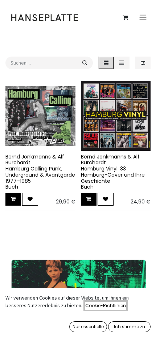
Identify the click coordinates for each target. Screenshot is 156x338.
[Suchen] (85, 63)
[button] (13, 199)
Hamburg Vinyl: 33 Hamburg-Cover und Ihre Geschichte (113, 175)
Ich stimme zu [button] (129, 326)
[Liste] (122, 63)
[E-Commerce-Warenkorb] (125, 17)
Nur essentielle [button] (88, 326)
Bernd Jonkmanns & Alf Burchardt (34, 159)
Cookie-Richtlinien (105, 305)
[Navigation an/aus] (143, 17)
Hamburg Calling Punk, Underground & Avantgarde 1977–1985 (40, 175)
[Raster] (106, 63)
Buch (11, 186)
